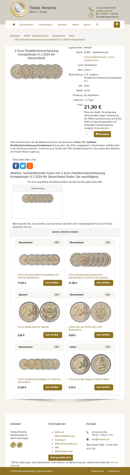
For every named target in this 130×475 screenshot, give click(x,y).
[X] (20, 445)
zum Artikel (52, 282)
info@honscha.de (104, 10)
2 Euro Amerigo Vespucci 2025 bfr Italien (89, 379)
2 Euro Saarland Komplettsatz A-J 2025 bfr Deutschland (39, 381)
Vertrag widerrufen (60, 457)
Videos (75, 24)
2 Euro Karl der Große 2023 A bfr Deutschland (85, 328)
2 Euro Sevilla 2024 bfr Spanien (33, 326)
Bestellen (103, 134)
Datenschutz (97, 471)
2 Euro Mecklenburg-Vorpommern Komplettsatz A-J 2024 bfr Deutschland (88, 276)
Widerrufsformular (64, 451)
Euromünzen (26, 24)
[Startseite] (13, 24)
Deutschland (45, 24)
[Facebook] (13, 445)
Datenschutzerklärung (66, 443)
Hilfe (57, 447)
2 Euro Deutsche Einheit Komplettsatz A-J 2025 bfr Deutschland (38, 276)
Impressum (60, 439)
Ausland (62, 24)
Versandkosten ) (102, 128)
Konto (87, 24)
